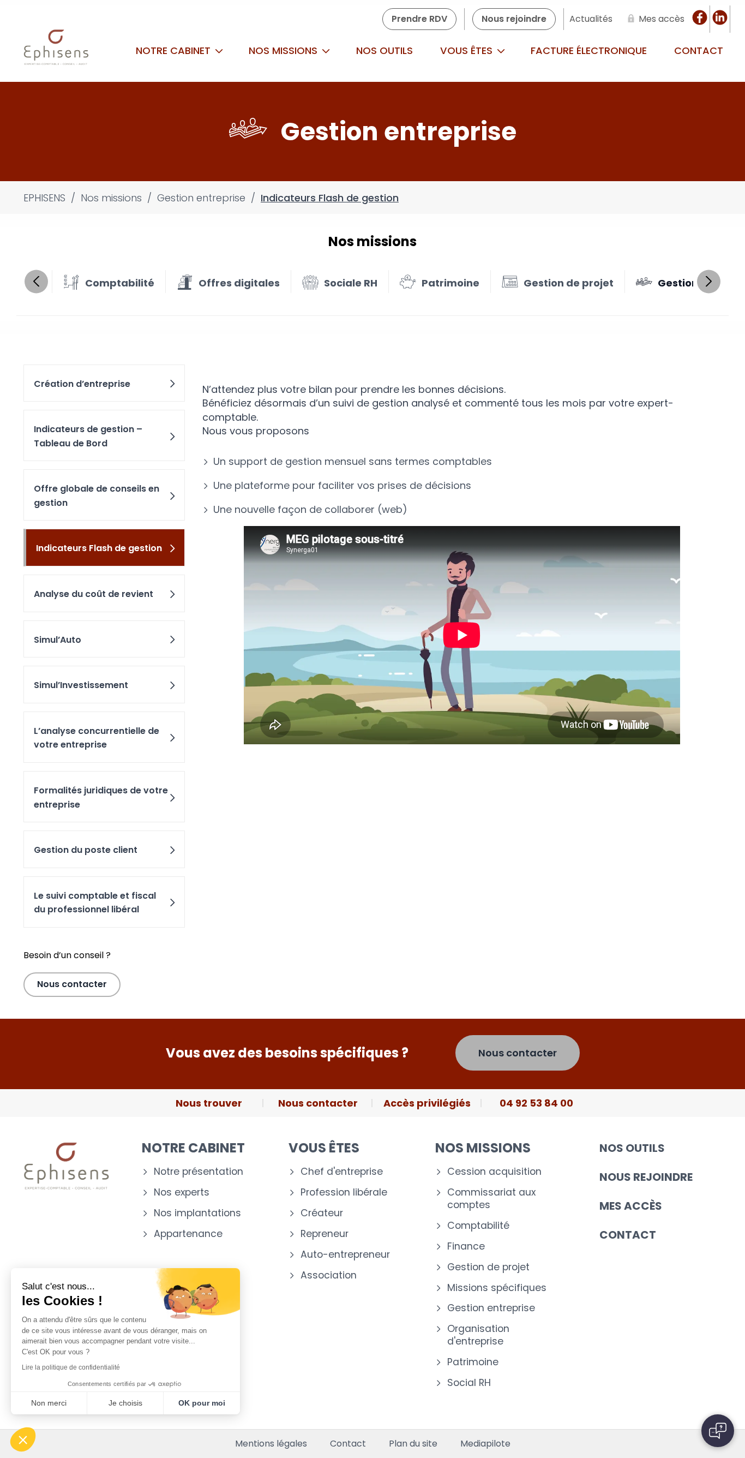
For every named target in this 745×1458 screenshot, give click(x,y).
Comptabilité (478, 1226)
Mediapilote (485, 1444)
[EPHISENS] (56, 51)
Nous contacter (72, 984)
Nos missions (284, 50)
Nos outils (384, 50)
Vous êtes (467, 50)
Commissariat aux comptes (491, 1198)
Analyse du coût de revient (93, 594)
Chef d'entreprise (342, 1172)
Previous (36, 281)
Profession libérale (344, 1192)
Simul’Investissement (81, 685)
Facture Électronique (589, 50)
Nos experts (181, 1192)
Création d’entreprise (82, 384)
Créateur (322, 1213)
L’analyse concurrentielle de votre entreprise (96, 738)
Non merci (49, 1403)
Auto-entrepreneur (345, 1254)
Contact (627, 1234)
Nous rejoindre (646, 1177)
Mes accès (630, 1206)
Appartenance (188, 1234)
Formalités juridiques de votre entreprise (101, 797)
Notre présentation (198, 1172)
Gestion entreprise (491, 1308)
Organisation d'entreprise (478, 1335)
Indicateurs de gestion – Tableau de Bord (88, 436)
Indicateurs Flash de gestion (99, 548)
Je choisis (125, 1403)
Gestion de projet (488, 1267)
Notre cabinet (174, 50)
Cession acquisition (494, 1172)
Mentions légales (271, 1444)
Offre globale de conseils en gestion (96, 495)
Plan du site (413, 1444)
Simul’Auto (57, 640)
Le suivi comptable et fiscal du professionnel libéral (95, 902)
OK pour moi (201, 1403)
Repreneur (325, 1234)
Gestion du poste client (85, 850)
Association (329, 1275)
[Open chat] (717, 1430)
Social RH (469, 1383)
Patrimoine (472, 1362)
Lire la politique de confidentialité (71, 1367)
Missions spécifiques (496, 1288)
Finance (466, 1246)
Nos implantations (197, 1213)
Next (708, 281)
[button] (23, 1439)
